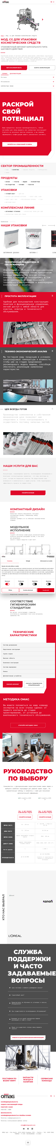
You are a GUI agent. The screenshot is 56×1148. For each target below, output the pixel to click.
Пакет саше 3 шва (36, 196)
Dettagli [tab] (28, 561)
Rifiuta (10, 590)
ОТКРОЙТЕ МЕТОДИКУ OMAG (28, 725)
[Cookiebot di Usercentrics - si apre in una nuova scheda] (48, 557)
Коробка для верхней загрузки (16, 196)
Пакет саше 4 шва (11, 199)
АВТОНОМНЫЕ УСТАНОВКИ (13, 211)
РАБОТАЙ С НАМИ (6, 1109)
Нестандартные (10, 184)
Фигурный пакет (11, 202)
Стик (41, 199)
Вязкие (8, 181)
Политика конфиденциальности (11, 1118)
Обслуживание (5, 81)
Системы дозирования (10, 645)
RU (51, 2)
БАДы (7, 169)
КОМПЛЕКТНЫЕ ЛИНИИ (7, 86)
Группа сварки (8, 654)
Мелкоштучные (35, 181)
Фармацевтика (42, 169)
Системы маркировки (9, 667)
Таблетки (31, 184)
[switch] (21, 584)
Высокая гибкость (9, 658)
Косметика (15, 169)
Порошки (21, 184)
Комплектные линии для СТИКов (16, 214)
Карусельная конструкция (11, 649)
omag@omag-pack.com (28, 1125)
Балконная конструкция (10, 662)
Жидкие (25, 181)
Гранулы (16, 181)
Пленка (5, 671)
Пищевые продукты (29, 169)
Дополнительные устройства (12, 676)
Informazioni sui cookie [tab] (46, 561)
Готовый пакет (10, 193)
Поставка (4, 77)
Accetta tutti (46, 590)
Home (2, 35)
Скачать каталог (12, 684)
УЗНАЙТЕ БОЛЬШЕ (28, 492)
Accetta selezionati (28, 590)
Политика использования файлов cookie (14, 1120)
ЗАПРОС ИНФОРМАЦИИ (42, 67)
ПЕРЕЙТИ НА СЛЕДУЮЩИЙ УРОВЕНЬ (19, 144)
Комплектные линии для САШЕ (33, 211)
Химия (7, 172)
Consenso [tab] (9, 561)
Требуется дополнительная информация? (28, 1037)
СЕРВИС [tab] (4, 73)
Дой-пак (21, 193)
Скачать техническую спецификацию (34, 684)
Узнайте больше (25, 817)
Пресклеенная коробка (28, 199)
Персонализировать (14, 67)
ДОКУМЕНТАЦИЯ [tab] (15, 73)
